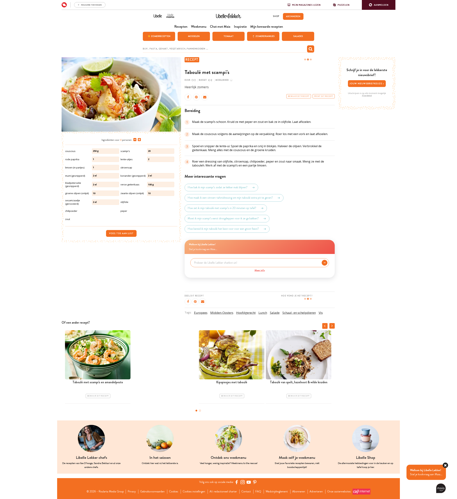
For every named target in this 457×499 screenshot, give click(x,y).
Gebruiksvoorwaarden (152, 491)
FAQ (258, 491)
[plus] (138, 139)
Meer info (260, 270)
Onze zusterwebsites (339, 491)
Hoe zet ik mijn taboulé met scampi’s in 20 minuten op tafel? (222, 208)
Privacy (132, 491)
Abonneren (298, 491)
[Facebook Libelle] (236, 482)
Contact (246, 491)
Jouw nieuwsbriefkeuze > (367, 83)
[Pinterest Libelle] (255, 482)
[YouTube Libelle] (249, 482)
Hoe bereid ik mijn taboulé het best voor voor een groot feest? (223, 229)
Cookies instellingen (194, 491)
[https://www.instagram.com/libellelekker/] (242, 482)
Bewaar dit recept (298, 96)
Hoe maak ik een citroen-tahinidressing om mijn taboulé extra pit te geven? (230, 198)
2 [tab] (200, 410)
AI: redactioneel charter (223, 491)
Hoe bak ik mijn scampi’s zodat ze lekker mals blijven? (217, 187)
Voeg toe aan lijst (121, 233)
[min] (134, 139)
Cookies (173, 491)
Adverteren (316, 491)
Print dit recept (323, 96)
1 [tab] (196, 410)
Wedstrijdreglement (277, 491)
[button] (378, 5)
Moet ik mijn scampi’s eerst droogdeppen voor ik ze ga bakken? (223, 218)
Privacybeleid (367, 95)
